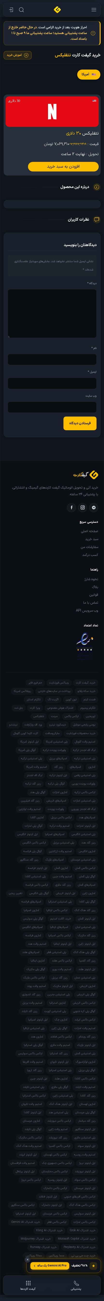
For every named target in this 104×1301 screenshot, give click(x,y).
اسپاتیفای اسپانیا (54, 834)
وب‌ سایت (91, 396)
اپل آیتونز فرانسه (37, 868)
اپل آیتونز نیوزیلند (85, 1171)
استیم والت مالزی (60, 1045)
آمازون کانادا (37, 817)
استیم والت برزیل (32, 1003)
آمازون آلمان (61, 868)
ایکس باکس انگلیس (34, 843)
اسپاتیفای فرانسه (31, 902)
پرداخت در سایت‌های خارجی (54, 691)
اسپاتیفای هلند (30, 952)
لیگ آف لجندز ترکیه (84, 750)
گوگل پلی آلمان (87, 876)
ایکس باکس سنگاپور (23, 1205)
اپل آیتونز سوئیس (84, 1214)
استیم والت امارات (85, 1028)
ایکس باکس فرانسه (37, 885)
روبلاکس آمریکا (22, 691)
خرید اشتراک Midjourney (36, 1239)
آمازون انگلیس (87, 851)
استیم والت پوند (36, 986)
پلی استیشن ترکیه (84, 758)
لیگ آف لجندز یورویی (83, 809)
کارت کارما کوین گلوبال (25, 733)
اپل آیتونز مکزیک (63, 986)
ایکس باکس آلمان (85, 868)
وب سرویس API (87, 610)
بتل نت (18, 708)
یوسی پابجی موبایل (84, 725)
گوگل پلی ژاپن (59, 1028)
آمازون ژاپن (89, 893)
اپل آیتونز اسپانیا (38, 1020)
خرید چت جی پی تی (83, 1256)
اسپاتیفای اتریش (56, 801)
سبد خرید (91, 539)
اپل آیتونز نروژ (87, 1163)
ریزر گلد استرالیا (59, 1053)
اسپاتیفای (75, 767)
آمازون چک (61, 1020)
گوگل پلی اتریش (86, 994)
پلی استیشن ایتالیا (33, 1028)
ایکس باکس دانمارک (55, 1188)
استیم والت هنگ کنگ (29, 1146)
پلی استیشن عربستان (83, 860)
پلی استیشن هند (58, 1112)
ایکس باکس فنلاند (61, 1037)
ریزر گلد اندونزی (31, 994)
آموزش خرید (14, 55)
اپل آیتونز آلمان (86, 919)
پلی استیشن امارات (84, 801)
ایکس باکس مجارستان (55, 1171)
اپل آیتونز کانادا (32, 1112)
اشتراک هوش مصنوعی (60, 708)
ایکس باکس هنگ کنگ (82, 1205)
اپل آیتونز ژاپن (87, 944)
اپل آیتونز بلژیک (86, 1045)
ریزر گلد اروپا (34, 1070)
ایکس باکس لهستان (55, 1155)
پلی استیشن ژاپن (63, 1096)
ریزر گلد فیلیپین (30, 801)
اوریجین (90, 716)
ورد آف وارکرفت (33, 725)
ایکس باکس (72, 716)
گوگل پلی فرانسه (32, 851)
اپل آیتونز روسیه (57, 1180)
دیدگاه (92, 283)
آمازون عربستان (31, 1121)
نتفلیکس (39, 716)
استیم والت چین (62, 876)
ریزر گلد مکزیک (86, 935)
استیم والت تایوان (31, 1104)
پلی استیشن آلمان (85, 1053)
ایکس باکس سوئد (84, 1180)
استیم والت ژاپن (58, 1129)
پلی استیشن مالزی (84, 1138)
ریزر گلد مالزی (63, 885)
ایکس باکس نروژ (31, 1180)
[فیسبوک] (71, 507)
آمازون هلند (61, 1079)
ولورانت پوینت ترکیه (54, 750)
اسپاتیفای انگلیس (32, 927)
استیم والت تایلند (85, 1087)
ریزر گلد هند (88, 843)
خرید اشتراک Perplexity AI (79, 1247)
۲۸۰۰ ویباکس (34, 1256)
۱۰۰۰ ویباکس (56, 1256)
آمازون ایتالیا (38, 961)
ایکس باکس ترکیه (85, 792)
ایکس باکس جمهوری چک (57, 1163)
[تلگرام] (93, 507)
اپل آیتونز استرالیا (26, 1214)
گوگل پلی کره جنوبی (84, 1011)
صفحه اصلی (89, 531)
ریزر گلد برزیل (59, 978)
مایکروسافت (52, 733)
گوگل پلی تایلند (33, 1129)
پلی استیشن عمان (85, 978)
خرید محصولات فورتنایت (81, 733)
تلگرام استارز (34, 699)
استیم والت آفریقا (33, 1062)
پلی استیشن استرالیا (60, 902)
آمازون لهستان (87, 1104)
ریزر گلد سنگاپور (29, 860)
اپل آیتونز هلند (86, 969)
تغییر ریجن (15, 893)
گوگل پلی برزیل (87, 1070)
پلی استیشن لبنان (85, 927)
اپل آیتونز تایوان (59, 1062)
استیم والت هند (37, 944)
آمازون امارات (60, 792)
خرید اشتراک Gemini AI (25, 1222)
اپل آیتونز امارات (86, 826)
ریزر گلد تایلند (29, 1011)
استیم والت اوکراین (30, 809)
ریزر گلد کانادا (87, 1096)
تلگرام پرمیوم (88, 708)
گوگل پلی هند (37, 792)
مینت (54, 716)
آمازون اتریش (87, 986)
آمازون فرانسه (33, 935)
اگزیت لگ (53, 699)
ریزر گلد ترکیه (33, 784)
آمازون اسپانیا (31, 910)
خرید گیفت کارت (85, 683)
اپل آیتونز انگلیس (27, 834)
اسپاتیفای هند (87, 817)
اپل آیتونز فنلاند (48, 1197)
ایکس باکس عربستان (55, 1214)
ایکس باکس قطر (56, 1222)
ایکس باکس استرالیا (34, 1096)
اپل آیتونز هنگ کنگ (60, 1104)
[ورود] (10, 10)
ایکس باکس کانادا (85, 1079)
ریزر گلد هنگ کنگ (85, 910)
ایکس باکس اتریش (84, 1003)
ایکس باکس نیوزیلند (59, 1121)
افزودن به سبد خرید (63, 167)
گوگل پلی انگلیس (39, 893)
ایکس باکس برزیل (61, 817)
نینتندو (13, 725)
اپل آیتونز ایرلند (28, 1155)
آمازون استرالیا (57, 1003)
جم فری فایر (35, 683)
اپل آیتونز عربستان (84, 1188)
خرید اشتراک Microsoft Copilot (76, 1239)
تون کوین (71, 699)
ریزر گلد (58, 767)
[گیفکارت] (57, 9)
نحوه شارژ (91, 579)
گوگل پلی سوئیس (33, 919)
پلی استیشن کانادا (35, 876)
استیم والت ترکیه (59, 826)
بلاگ (95, 587)
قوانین (93, 595)
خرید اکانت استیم (60, 919)
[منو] (93, 10)
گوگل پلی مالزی (59, 1087)
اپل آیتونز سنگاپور (85, 1129)
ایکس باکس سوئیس (30, 1053)
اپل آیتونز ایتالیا (62, 944)
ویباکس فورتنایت (59, 683)
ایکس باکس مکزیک (30, 1138)
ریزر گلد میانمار (86, 1121)
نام (94, 348)
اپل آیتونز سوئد (86, 1146)
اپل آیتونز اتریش (65, 893)
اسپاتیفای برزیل (58, 758)
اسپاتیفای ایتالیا (59, 927)
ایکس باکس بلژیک (34, 978)
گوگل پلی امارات (33, 826)
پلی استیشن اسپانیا (60, 1070)
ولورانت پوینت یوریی (83, 784)
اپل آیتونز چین (38, 1079)
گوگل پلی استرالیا (33, 1045)
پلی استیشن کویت (55, 1011)
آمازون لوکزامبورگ (85, 1062)
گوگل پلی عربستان (85, 1112)
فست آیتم (89, 699)
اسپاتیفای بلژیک (54, 860)
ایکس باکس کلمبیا (59, 1146)
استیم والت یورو (61, 969)
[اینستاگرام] (82, 507)
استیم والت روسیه (84, 1155)
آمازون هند (37, 1037)
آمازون (91, 767)
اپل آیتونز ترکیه (58, 775)
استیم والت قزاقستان (23, 1163)
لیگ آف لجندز (34, 775)
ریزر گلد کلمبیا (87, 961)
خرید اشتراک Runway (43, 1247)
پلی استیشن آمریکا (57, 742)
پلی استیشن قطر (56, 952)
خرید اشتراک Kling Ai (49, 1230)
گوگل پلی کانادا (87, 902)
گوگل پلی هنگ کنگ (84, 952)
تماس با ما (90, 602)
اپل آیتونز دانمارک (52, 1205)
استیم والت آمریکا (36, 767)
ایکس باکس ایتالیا (56, 910)
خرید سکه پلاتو (86, 691)
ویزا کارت (35, 708)
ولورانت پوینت (56, 809)
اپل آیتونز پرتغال (25, 1171)
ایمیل (92, 372)
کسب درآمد (90, 555)
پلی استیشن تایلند (33, 1087)
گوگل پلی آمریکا (27, 750)
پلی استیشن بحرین (59, 994)
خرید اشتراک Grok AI (82, 1230)
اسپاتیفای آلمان (86, 885)
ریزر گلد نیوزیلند (58, 1138)
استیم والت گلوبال (85, 742)
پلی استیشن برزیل (63, 843)
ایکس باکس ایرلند (85, 1020)
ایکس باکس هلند (62, 961)
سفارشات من (89, 547)
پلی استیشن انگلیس (83, 834)
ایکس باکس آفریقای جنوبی (79, 1197)
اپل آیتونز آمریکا (29, 742)
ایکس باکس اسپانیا (59, 935)
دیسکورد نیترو (57, 725)
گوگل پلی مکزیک (36, 969)
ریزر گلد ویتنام (87, 1037)
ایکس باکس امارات (84, 1222)
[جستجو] (21, 10)
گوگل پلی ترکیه (56, 784)
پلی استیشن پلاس (84, 775)
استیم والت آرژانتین (60, 851)
